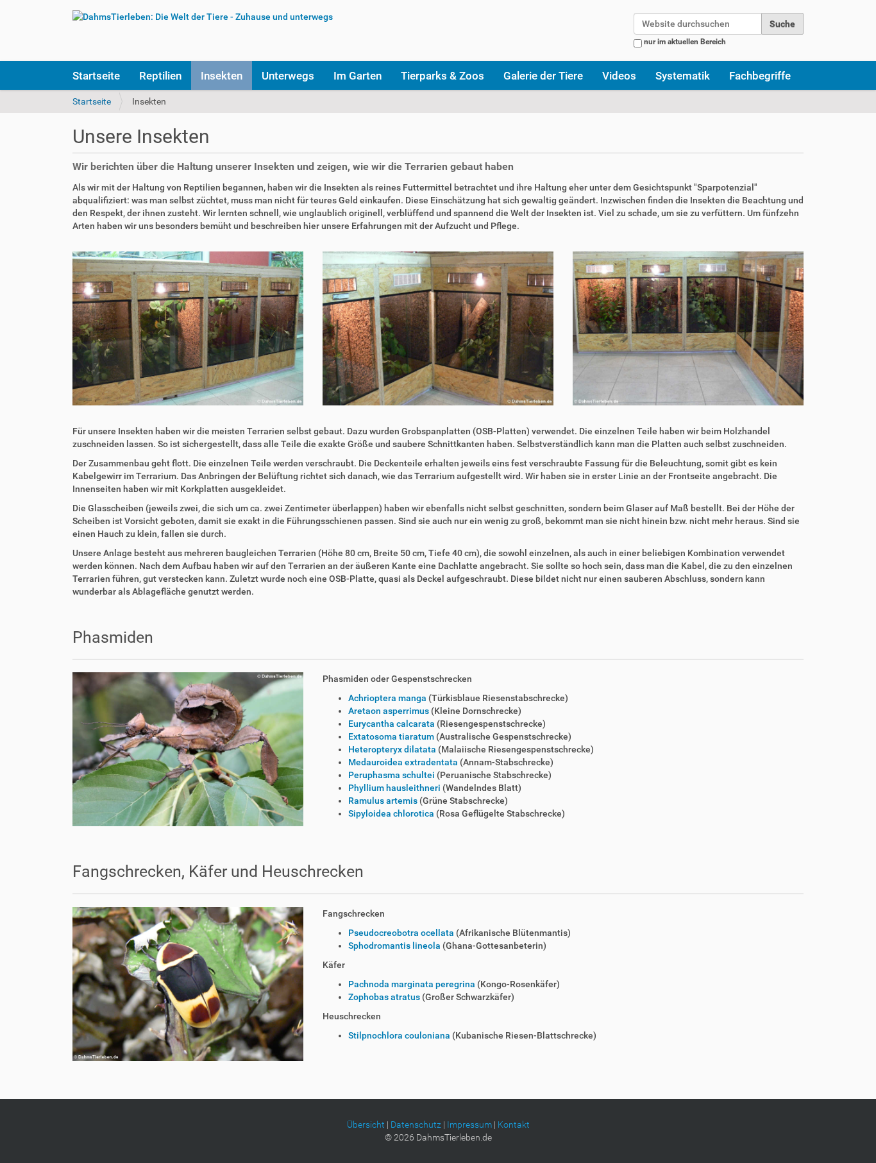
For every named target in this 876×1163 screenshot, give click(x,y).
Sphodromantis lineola (394, 945)
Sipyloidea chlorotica (391, 813)
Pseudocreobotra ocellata (401, 933)
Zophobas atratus (385, 997)
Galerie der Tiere (543, 75)
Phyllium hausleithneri (394, 788)
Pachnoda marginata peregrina (412, 984)
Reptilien (160, 75)
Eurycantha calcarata (391, 723)
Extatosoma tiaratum (391, 736)
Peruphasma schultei (392, 775)
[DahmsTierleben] (202, 16)
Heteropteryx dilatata (392, 749)
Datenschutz (416, 1124)
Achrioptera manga (388, 698)
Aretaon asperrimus (389, 711)
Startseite (96, 75)
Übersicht (366, 1124)
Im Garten (357, 75)
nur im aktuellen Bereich (685, 41)
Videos (619, 75)
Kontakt (514, 1124)
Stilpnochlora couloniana (399, 1035)
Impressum (469, 1124)
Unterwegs (288, 75)
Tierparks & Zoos (442, 75)
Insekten (221, 75)
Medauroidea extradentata (403, 762)
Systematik (682, 75)
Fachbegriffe (760, 75)
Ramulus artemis (382, 800)
